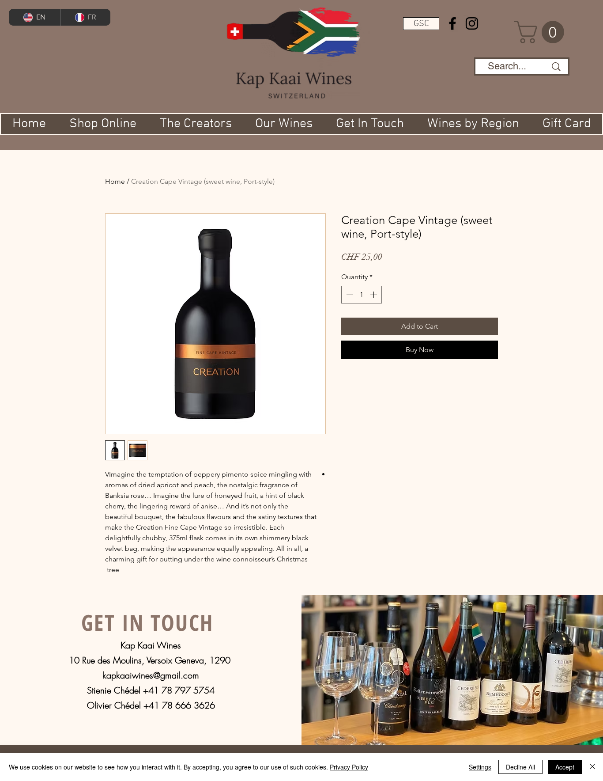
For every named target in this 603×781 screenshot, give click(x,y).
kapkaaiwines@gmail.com (150, 675)
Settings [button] (480, 766)
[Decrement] (349, 294)
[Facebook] (452, 23)
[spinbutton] (361, 294)
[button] (421, 23)
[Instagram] (472, 23)
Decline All (520, 766)
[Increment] (374, 294)
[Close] (592, 767)
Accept (564, 766)
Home (115, 181)
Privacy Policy (349, 766)
